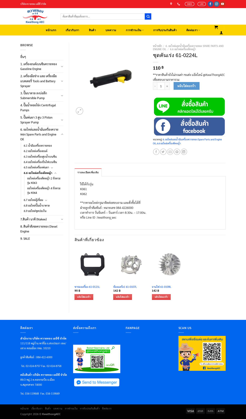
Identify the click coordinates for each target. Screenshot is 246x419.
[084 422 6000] (179, 4)
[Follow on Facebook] (210, 4)
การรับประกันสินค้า (165, 30)
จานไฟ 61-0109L (161, 287)
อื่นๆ (23, 57)
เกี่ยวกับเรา (72, 30)
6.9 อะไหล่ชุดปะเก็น (35, 211)
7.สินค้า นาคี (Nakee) (33, 219)
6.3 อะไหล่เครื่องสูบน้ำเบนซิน (40, 156)
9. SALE (25, 238)
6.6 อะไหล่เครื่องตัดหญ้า (38, 173)
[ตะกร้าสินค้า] (216, 27)
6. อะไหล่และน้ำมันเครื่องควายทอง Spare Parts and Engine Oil (39, 134)
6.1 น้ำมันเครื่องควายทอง (38, 145)
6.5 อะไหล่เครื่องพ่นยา (36, 167)
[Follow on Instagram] (216, 4)
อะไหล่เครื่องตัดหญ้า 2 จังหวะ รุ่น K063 (44, 180)
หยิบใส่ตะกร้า (186, 86)
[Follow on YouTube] (222, 4)
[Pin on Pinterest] (177, 152)
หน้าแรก (51, 30)
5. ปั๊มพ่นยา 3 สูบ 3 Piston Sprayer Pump (36, 119)
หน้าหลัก (157, 45)
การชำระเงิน (133, 30)
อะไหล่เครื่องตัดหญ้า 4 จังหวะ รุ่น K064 (44, 190)
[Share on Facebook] (156, 152)
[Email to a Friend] (170, 152)
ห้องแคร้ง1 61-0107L (125, 287)
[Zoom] (79, 111)
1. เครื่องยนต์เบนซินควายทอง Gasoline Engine (38, 66)
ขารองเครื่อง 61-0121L (87, 287)
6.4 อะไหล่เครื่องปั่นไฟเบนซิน (40, 162)
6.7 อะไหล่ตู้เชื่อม (33, 200)
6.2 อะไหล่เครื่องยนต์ (35, 151)
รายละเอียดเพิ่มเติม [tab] (88, 172)
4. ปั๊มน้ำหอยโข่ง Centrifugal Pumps (38, 107)
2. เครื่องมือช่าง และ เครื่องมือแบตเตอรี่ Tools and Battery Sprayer (38, 81)
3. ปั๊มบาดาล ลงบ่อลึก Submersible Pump (33, 95)
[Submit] (148, 16)
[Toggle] (62, 66)
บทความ (111, 30)
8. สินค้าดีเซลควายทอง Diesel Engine (38, 228)
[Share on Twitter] (163, 152)
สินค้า (92, 30)
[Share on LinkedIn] (184, 152)
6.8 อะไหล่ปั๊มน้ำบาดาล (37, 205)
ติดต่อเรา (192, 30)
